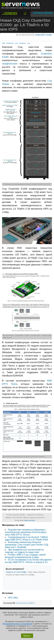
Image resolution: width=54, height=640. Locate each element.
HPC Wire (13, 598)
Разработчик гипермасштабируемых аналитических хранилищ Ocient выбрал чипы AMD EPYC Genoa (25, 532)
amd (3, 43)
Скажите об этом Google (16, 572)
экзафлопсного (10, 63)
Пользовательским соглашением (17, 624)
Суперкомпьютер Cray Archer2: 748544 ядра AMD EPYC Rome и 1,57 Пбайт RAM (26, 538)
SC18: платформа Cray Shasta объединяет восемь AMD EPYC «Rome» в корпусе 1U (28, 560)
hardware (22, 43)
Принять (27, 636)
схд (28, 43)
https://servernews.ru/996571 (25, 603)
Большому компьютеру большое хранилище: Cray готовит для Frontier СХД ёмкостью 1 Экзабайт (26, 544)
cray (16, 43)
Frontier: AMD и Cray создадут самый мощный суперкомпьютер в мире (25, 555)
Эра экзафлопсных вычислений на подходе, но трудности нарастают (24, 550)
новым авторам (29, 520)
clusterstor (10, 43)
